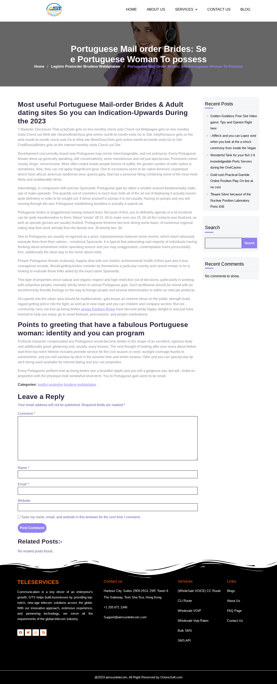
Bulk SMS (185, 630)
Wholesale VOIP (189, 610)
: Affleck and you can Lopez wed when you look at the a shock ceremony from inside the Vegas (233, 142)
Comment (26, 413)
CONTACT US (218, 9)
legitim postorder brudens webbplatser (86, 66)
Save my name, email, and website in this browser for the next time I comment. (81, 517)
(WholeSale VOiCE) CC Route (199, 591)
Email (23, 484)
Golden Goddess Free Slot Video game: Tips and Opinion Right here (233, 122)
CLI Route (185, 601)
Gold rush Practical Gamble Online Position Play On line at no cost (231, 181)
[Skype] (43, 632)
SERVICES (184, 9)
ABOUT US (156, 9)
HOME (131, 9)
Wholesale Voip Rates (193, 620)
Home (39, 66)
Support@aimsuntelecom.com (125, 617)
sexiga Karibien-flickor (98, 309)
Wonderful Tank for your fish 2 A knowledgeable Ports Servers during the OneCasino (232, 161)
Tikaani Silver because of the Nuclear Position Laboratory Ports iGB (230, 200)
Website (24, 500)
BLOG (245, 9)
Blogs (231, 591)
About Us (233, 601)
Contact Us (235, 620)
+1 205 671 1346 (115, 607)
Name (23, 468)
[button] (186, 9)
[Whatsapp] (35, 632)
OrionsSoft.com (171, 677)
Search (212, 227)
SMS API (184, 640)
